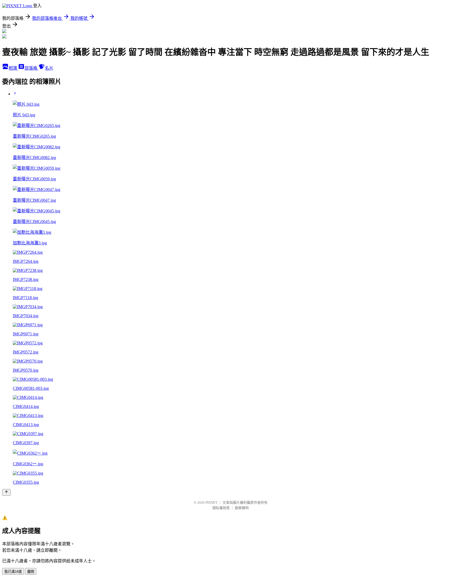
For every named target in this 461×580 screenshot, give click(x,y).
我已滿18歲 (13, 572)
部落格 (31, 68)
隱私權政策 (221, 508)
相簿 (13, 68)
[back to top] (6, 492)
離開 (30, 572)
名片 (49, 68)
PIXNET (211, 502)
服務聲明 (242, 508)
